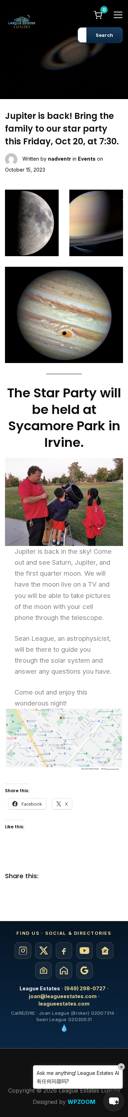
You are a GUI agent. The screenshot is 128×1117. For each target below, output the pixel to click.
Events (87, 159)
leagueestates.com (64, 1004)
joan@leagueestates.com (63, 996)
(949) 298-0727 (85, 988)
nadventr (59, 159)
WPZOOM (81, 1101)
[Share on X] (64, 876)
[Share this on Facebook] (49, 876)
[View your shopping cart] (98, 14)
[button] (113, 1101)
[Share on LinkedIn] (78, 876)
